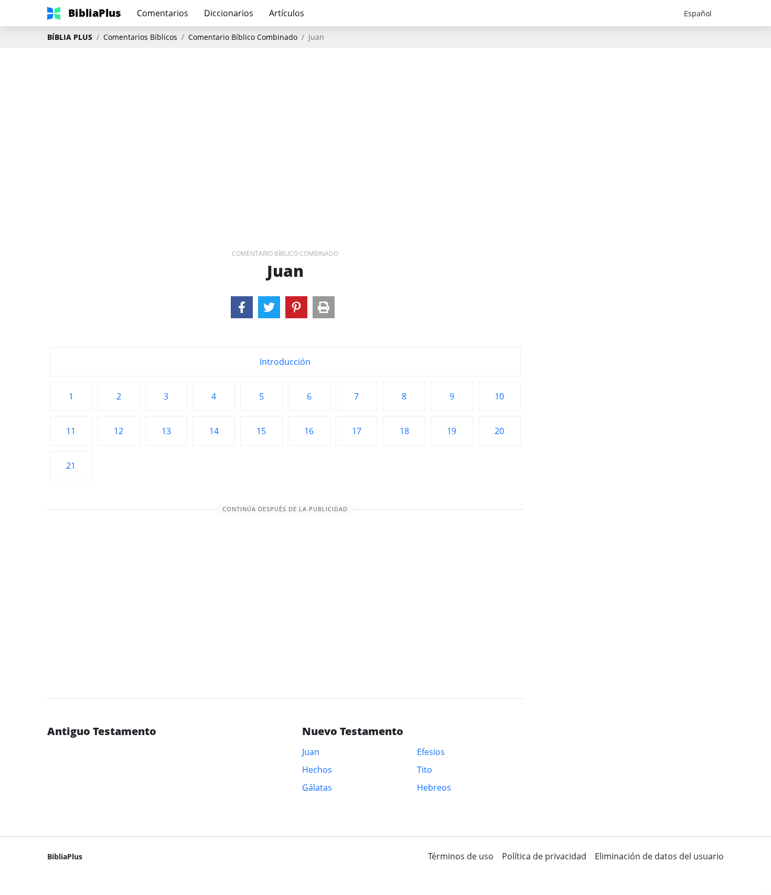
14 (214, 431)
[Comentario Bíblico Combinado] (242, 307)
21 (71, 465)
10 (499, 396)
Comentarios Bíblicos (140, 37)
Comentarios (162, 13)
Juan (310, 752)
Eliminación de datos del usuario (659, 856)
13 (166, 431)
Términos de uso (461, 856)
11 (71, 431)
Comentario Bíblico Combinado (242, 37)
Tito (424, 769)
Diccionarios (228, 13)
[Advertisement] (385, 131)
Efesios (431, 752)
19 (451, 431)
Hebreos (434, 787)
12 (118, 431)
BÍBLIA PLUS (69, 37)
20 (499, 431)
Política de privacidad (544, 856)
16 (309, 431)
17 (356, 431)
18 (404, 431)
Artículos (286, 13)
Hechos (317, 769)
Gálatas (317, 787)
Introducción (285, 362)
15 (261, 431)
